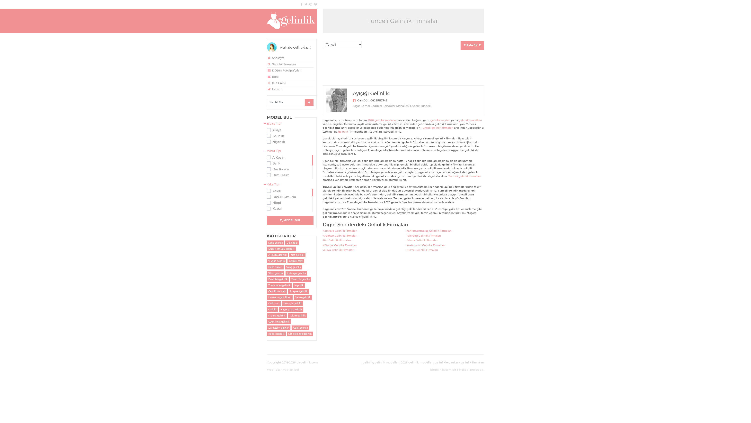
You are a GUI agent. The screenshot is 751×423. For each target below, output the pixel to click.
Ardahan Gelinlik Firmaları (340, 235)
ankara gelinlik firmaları (467, 362)
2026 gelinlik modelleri (383, 120)
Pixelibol (463, 369)
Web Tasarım (276, 369)
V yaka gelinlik (276, 260)
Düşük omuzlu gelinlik (281, 248)
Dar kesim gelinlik (278, 327)
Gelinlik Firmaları (283, 64)
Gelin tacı (292, 242)
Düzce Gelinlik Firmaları (422, 249)
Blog (275, 77)
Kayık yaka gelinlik (291, 309)
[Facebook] (302, 4)
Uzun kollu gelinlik (278, 321)
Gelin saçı (273, 303)
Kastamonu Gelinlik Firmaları (425, 245)
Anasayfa (277, 58)
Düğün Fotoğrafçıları (286, 70)
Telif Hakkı (278, 83)
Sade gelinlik (275, 242)
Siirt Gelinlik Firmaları (337, 240)
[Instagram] (310, 4)
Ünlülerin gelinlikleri (279, 297)
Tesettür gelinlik (300, 279)
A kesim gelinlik (277, 254)
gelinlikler (442, 362)
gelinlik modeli (440, 120)
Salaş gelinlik (293, 267)
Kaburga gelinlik (296, 273)
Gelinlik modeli (277, 291)
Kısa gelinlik (297, 254)
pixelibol (293, 369)
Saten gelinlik (303, 297)
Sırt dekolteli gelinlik (300, 333)
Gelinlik (272, 309)
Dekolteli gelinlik (277, 279)
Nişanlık (299, 285)
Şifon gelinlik (275, 273)
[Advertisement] (403, 67)
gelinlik (343, 131)
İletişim (276, 89)
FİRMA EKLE (472, 45)
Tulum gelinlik (297, 315)
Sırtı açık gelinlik (292, 303)
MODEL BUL (292, 220)
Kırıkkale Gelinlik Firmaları (340, 230)
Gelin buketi (275, 267)
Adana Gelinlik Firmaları (422, 240)
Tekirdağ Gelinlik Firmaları (423, 235)
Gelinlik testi (296, 260)
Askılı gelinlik (300, 327)
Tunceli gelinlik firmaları (437, 127)
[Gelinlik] (292, 20)
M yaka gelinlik (276, 315)
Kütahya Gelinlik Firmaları (340, 245)
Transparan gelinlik (279, 285)
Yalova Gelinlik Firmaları (338, 249)
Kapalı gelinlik (276, 333)
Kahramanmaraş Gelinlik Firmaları (429, 230)
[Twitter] (306, 4)
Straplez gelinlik (298, 291)
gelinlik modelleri (470, 120)
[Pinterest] (315, 4)
